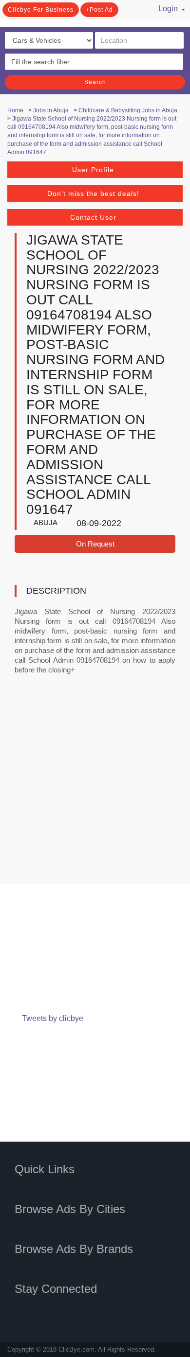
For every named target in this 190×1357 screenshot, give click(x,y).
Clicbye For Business (41, 9)
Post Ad (101, 9)
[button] (167, 7)
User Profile (93, 170)
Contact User (93, 217)
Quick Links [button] (45, 1169)
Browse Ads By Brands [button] (74, 1248)
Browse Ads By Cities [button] (70, 1209)
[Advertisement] (95, 786)
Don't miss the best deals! (93, 193)
